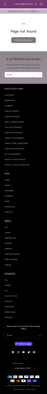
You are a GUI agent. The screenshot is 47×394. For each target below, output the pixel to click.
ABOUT (7, 185)
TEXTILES (8, 301)
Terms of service (18, 389)
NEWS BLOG (10, 207)
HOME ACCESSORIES (14, 133)
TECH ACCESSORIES (13, 127)
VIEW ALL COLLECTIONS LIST (17, 165)
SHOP (7, 201)
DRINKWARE (10, 100)
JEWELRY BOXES (12, 111)
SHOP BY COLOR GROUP (15, 159)
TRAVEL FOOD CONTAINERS (16, 143)
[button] (4, 4)
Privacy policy (31, 389)
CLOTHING (9, 95)
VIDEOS (8, 265)
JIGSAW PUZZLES (12, 117)
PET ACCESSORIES (13, 154)
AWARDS (8, 249)
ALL (6, 227)
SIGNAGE (8, 317)
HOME (7, 180)
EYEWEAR (9, 106)
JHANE (7, 233)
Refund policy (36, 386)
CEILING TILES (11, 296)
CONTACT (9, 212)
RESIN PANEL (10, 312)
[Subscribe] (39, 75)
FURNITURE (9, 307)
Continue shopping (23, 40)
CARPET (8, 285)
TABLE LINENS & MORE (14, 122)
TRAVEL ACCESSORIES (14, 138)
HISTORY (8, 243)
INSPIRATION (10, 238)
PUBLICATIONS (11, 259)
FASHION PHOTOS (12, 254)
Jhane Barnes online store (20, 386)
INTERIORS (9, 191)
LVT (6, 291)
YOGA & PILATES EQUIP (15, 149)
